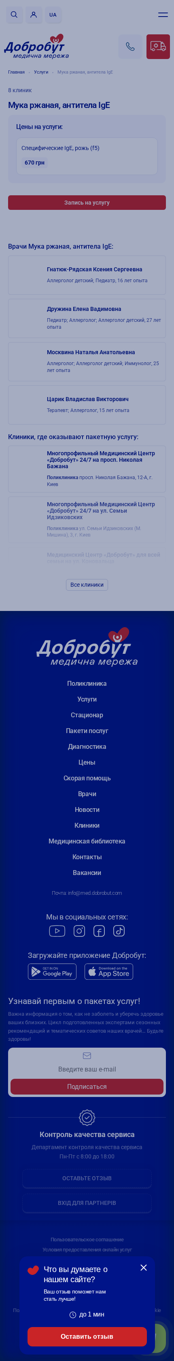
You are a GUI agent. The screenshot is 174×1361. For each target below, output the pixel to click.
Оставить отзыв (87, 1336)
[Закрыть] (144, 1267)
